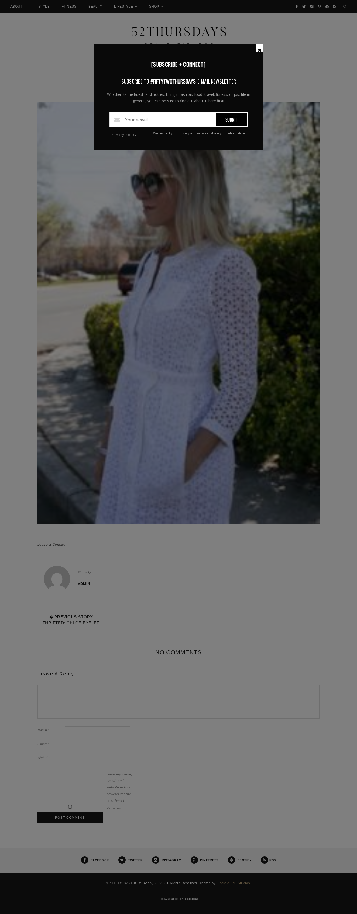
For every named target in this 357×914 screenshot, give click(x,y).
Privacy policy (123, 135)
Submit (231, 120)
